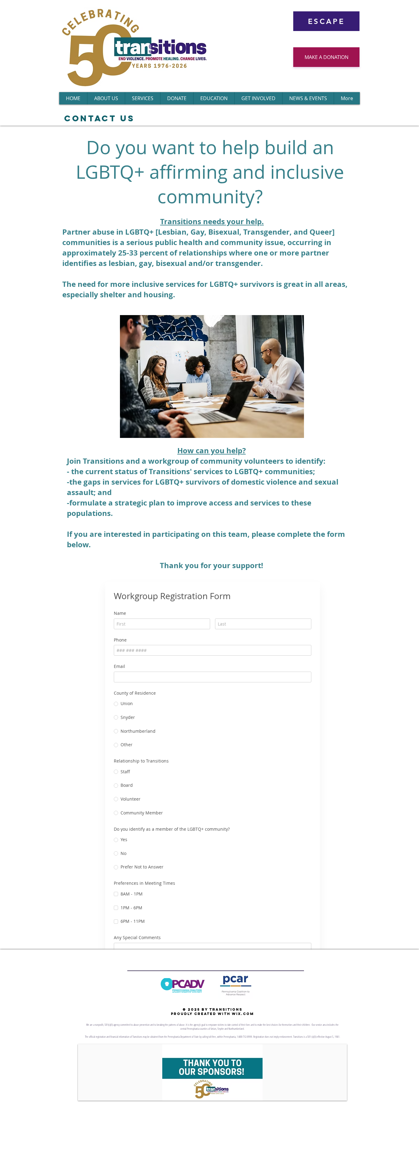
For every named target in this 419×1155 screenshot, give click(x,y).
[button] (212, 1072)
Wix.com (243, 1014)
